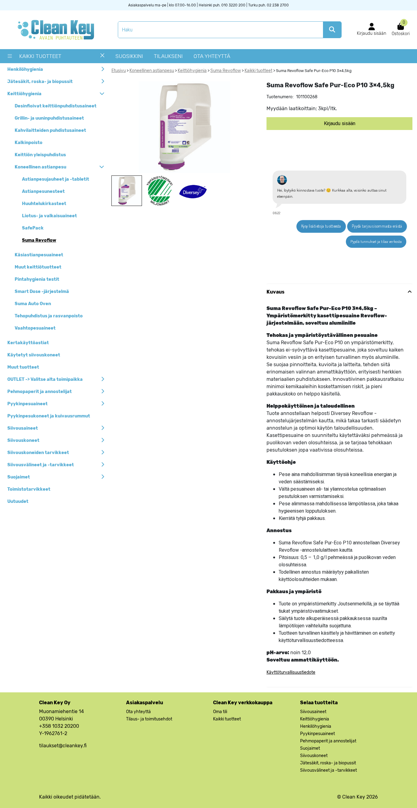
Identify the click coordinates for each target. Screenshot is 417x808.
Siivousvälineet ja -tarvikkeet (40, 464)
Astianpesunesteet (43, 191)
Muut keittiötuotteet (38, 267)
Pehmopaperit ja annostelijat (39, 391)
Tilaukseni (168, 56)
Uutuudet (17, 501)
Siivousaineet (22, 428)
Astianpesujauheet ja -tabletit (55, 179)
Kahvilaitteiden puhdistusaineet (50, 130)
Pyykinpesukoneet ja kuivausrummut (48, 416)
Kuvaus (276, 292)
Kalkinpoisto (28, 142)
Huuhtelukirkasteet (44, 203)
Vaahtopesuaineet (35, 328)
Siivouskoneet (23, 440)
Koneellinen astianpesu (40, 167)
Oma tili (220, 711)
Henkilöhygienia (25, 69)
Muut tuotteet (23, 367)
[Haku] (332, 30)
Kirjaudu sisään (339, 123)
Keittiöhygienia (24, 93)
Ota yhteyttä (212, 56)
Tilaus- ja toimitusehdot (149, 719)
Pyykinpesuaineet (27, 403)
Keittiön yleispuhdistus (40, 154)
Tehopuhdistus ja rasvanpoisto (49, 316)
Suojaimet (18, 477)
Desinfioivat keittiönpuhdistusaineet (55, 106)
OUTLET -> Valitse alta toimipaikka (45, 379)
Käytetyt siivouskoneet (33, 355)
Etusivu (118, 70)
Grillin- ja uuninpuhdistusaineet (49, 118)
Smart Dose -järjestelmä (42, 291)
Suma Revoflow (39, 240)
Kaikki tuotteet (40, 56)
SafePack (33, 228)
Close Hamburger (102, 57)
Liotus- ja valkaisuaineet (49, 215)
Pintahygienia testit (37, 279)
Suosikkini (129, 56)
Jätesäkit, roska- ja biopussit (40, 81)
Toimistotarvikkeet (28, 489)
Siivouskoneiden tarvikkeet (38, 452)
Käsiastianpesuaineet (39, 255)
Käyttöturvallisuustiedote (291, 672)
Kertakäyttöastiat (28, 342)
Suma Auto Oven (33, 303)
